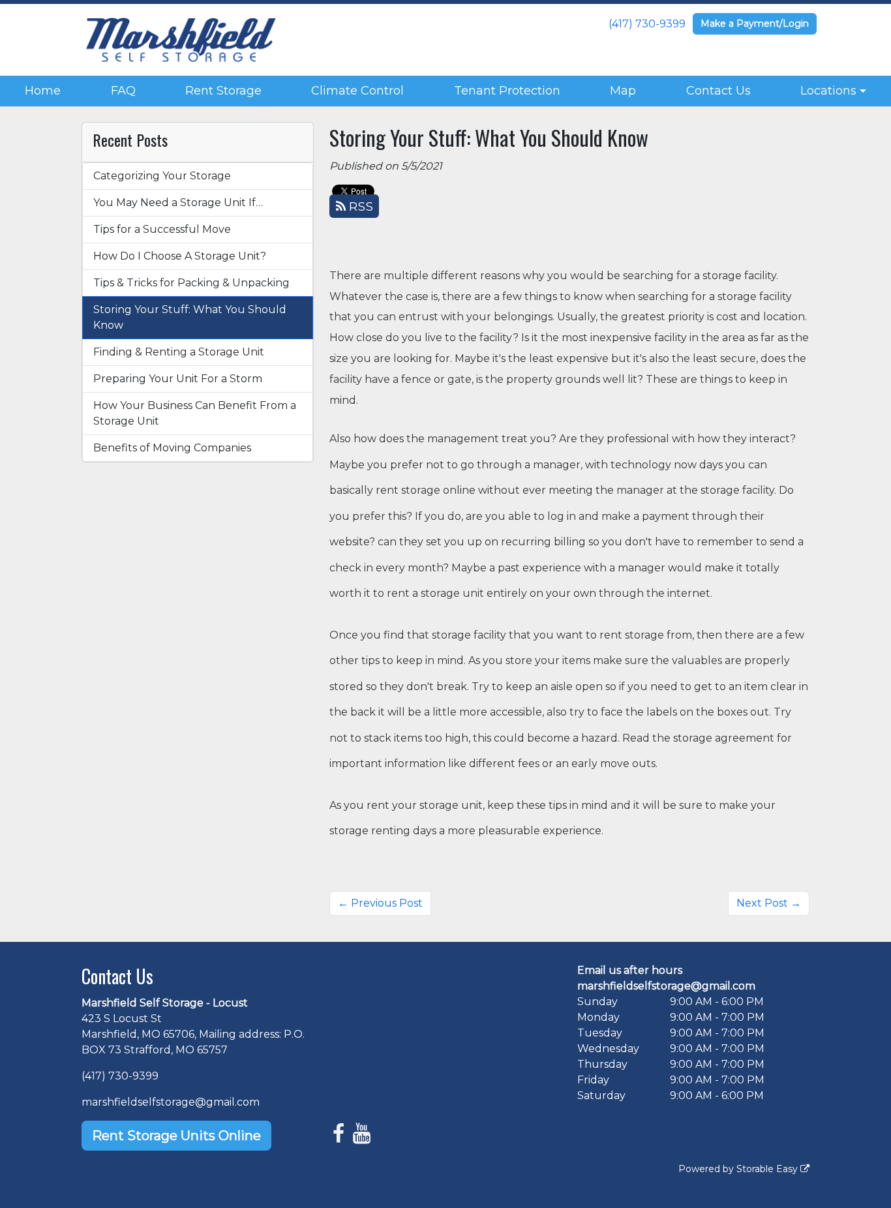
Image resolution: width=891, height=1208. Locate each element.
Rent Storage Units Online (176, 1135)
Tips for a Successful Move (162, 229)
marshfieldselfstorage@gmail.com (171, 1102)
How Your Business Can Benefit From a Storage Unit (194, 413)
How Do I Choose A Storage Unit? (179, 256)
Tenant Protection (507, 90)
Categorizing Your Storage (162, 176)
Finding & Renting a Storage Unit (178, 352)
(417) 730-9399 (647, 24)
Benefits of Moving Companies (172, 448)
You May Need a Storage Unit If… (178, 202)
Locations (828, 90)
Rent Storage (223, 90)
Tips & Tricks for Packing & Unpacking (191, 283)
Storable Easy (768, 1169)
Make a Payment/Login (755, 23)
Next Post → (768, 903)
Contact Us (718, 90)
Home (43, 90)
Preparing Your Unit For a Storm (177, 378)
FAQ (123, 90)
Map (623, 90)
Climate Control (357, 90)
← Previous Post (380, 903)
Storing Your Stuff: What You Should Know (189, 317)
